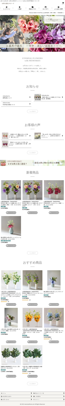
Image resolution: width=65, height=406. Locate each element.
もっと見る (32, 111)
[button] (3, 33)
